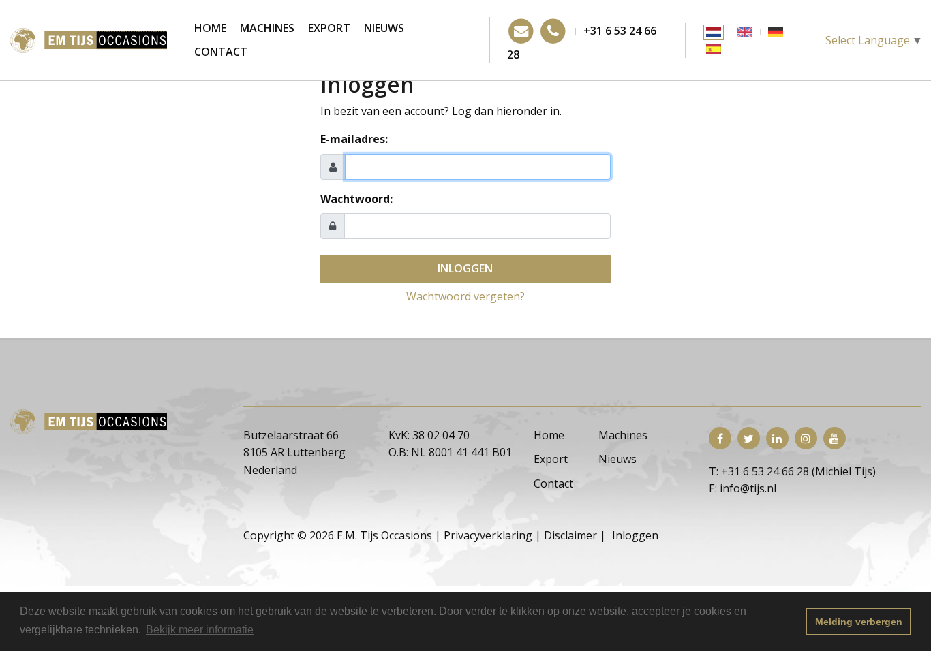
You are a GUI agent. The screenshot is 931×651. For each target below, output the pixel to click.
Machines (267, 27)
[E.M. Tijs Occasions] (88, 38)
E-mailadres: (354, 138)
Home (210, 27)
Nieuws (384, 27)
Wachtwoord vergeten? (465, 296)
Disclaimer (570, 535)
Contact (220, 51)
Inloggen (465, 268)
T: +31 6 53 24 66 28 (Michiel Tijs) (792, 471)
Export (329, 27)
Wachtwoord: (356, 198)
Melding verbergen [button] (858, 621)
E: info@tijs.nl (742, 488)
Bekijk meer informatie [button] (200, 629)
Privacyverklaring (488, 535)
